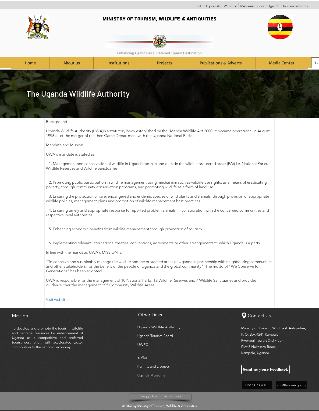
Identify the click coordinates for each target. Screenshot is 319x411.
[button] (118, 63)
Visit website (56, 299)
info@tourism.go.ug (291, 385)
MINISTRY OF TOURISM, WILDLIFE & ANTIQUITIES (159, 18)
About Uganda (268, 6)
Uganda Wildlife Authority (158, 327)
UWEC (142, 344)
